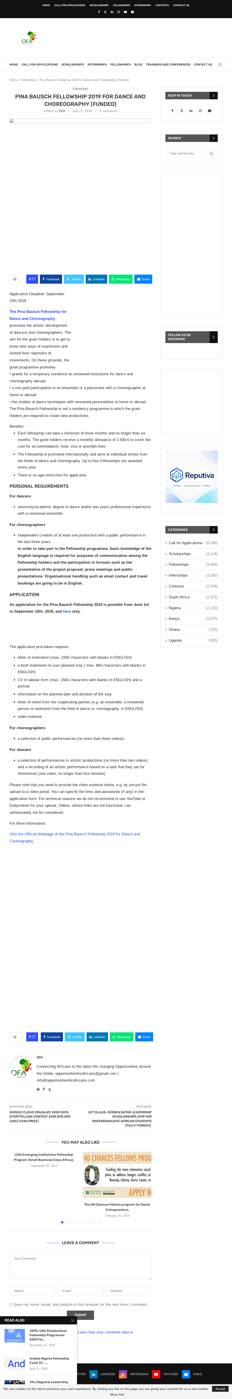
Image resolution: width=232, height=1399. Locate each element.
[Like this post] (33, 279)
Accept (220, 1389)
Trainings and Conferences (168, 64)
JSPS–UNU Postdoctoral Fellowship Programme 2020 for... (48, 1335)
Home (46, 5)
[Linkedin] (112, 12)
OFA (62, 111)
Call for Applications (69, 5)
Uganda (193, 640)
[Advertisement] (140, 37)
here (67, 611)
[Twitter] (105, 12)
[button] (15, 1187)
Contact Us (181, 5)
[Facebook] (99, 12)
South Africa (193, 597)
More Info (117, 1394)
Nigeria (193, 608)
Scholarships (99, 5)
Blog (138, 64)
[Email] (132, 12)
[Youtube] (125, 12)
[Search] (220, 64)
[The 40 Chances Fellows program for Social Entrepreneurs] (117, 1175)
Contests (162, 5)
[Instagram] (118, 12)
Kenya (193, 619)
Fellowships (121, 5)
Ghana (193, 629)
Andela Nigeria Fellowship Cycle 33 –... (49, 1361)
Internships (143, 5)
